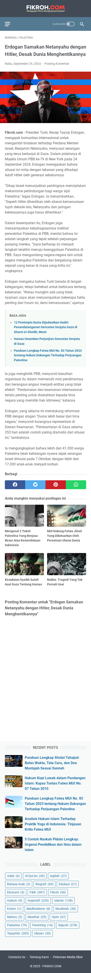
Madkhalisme (38, 908)
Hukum (14, 900)
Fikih (37, 892)
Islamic (63, 900)
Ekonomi (15, 892)
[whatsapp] (76, 484)
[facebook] (15, 484)
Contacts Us (16, 957)
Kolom (14, 908)
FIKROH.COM (51, 966)
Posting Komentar (56, 63)
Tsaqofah (18, 933)
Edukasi (68, 884)
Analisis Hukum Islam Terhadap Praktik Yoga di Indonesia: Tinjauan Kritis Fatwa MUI (53, 824)
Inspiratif (38, 900)
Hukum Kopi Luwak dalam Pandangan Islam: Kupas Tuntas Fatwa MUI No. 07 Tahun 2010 (55, 783)
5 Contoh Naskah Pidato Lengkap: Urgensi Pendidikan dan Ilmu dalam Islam (53, 844)
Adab (13, 876)
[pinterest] (56, 484)
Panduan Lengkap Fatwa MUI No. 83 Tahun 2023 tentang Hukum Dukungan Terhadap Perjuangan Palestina (48, 355)
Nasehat (37, 917)
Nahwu (14, 917)
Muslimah (65, 908)
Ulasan (42, 933)
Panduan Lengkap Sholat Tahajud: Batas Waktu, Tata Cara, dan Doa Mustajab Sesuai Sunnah (52, 762)
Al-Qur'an (35, 876)
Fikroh (58, 892)
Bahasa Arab (18, 884)
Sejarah (67, 925)
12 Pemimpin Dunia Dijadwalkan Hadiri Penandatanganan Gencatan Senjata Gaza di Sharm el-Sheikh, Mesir (45, 327)
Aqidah (58, 876)
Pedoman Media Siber (68, 957)
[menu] (10, 24)
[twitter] (35, 484)
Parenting (42, 925)
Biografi (44, 884)
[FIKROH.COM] (45, 8)
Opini (59, 917)
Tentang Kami (39, 957)
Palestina (17, 925)
